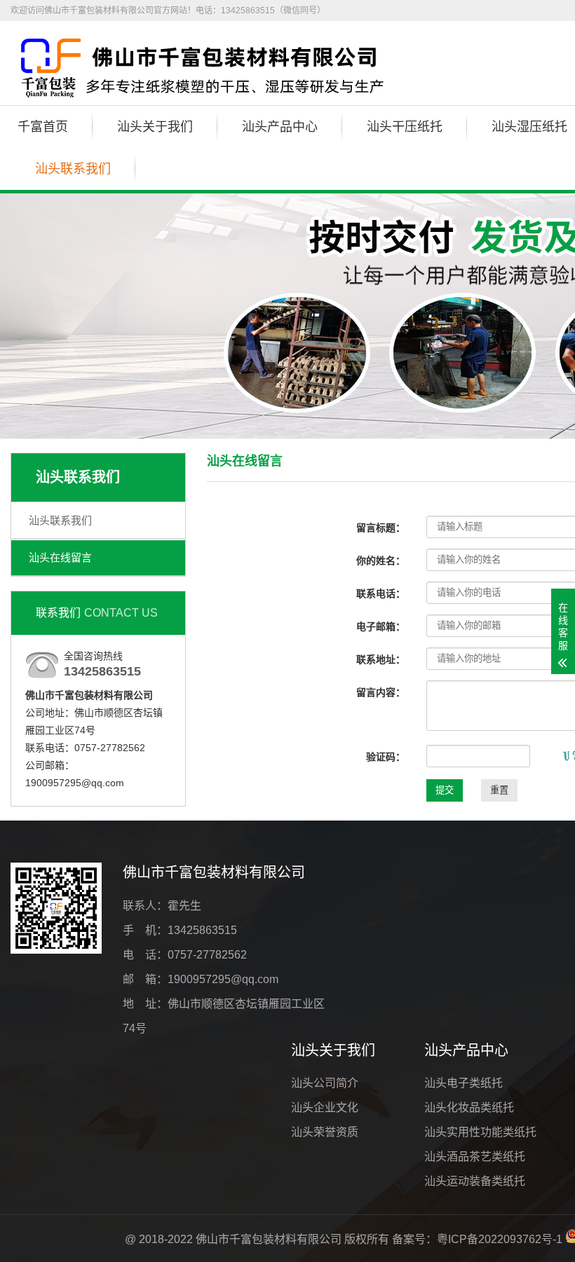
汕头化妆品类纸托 (469, 1107)
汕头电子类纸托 (463, 1083)
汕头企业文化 (324, 1107)
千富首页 (43, 127)
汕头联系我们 (73, 169)
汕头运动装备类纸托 (474, 1181)
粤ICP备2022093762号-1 (499, 1239)
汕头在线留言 (60, 557)
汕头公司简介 (324, 1083)
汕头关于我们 (155, 127)
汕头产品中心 (280, 127)
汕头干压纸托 (404, 127)
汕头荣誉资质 (324, 1132)
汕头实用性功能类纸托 (480, 1132)
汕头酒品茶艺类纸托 (474, 1156)
